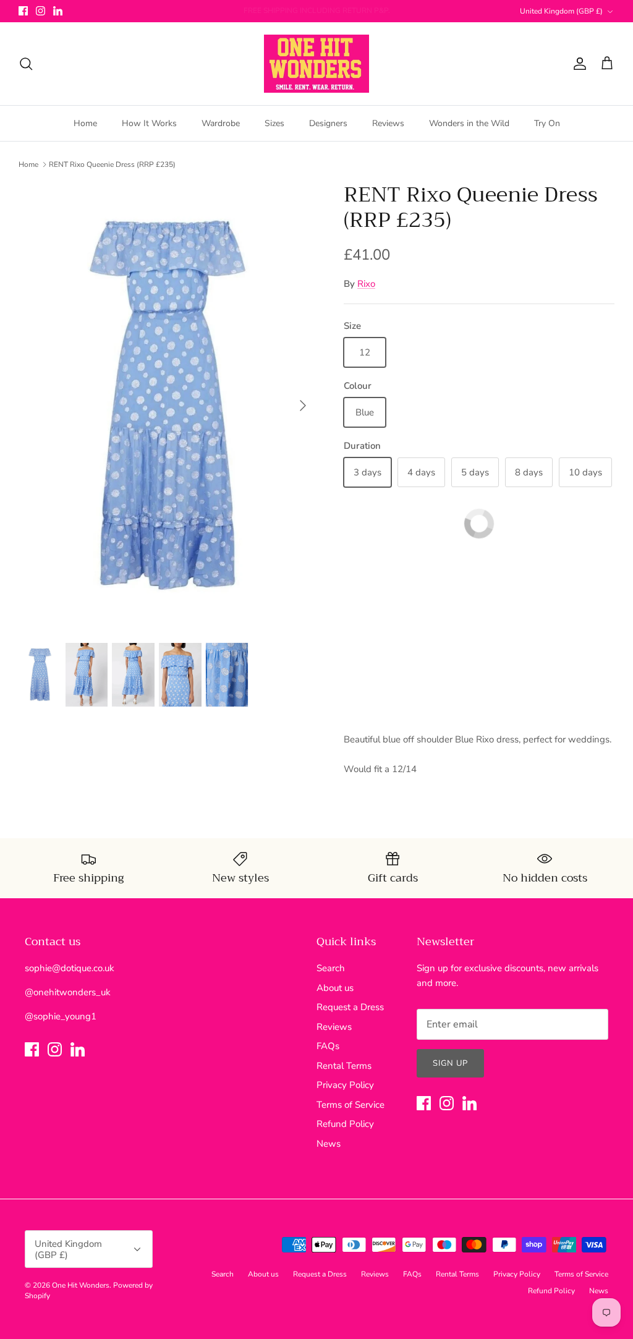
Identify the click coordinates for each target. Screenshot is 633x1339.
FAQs (327, 1046)
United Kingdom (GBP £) (561, 11)
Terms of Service (350, 1105)
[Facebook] (23, 10)
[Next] (302, 405)
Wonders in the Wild (469, 123)
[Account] (577, 63)
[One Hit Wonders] (316, 64)
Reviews (388, 123)
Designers (328, 123)
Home (85, 123)
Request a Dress (350, 1007)
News (328, 1143)
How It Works (149, 123)
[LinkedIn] (57, 10)
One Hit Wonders (80, 1285)
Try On (547, 123)
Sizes (274, 123)
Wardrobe (221, 123)
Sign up (450, 1063)
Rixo (366, 284)
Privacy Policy (345, 1085)
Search (330, 968)
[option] (167, 405)
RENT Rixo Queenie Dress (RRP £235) (112, 164)
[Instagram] (40, 10)
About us (335, 988)
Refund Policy (345, 1124)
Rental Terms (344, 1066)
